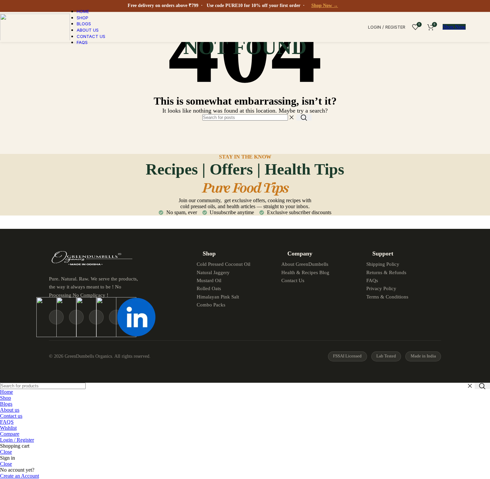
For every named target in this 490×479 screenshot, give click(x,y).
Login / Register (17, 440)
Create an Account (19, 476)
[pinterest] (136, 317)
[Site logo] (35, 42)
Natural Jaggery (213, 272)
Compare (9, 434)
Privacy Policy (381, 288)
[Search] (304, 117)
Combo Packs (211, 304)
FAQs (372, 280)
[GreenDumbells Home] (118, 258)
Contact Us (292, 280)
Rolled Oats (209, 288)
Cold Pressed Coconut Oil (223, 264)
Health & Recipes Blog (305, 272)
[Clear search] (291, 118)
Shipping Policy (382, 264)
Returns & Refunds (386, 272)
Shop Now (454, 27)
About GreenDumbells (304, 264)
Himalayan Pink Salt (218, 296)
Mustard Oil (209, 280)
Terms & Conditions (387, 296)
